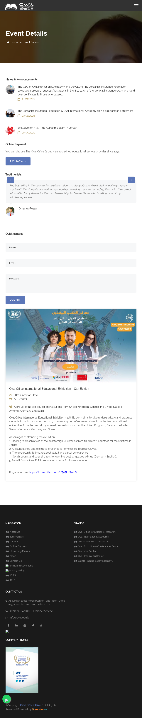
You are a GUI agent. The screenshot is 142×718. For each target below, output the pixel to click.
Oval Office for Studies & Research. (97, 531)
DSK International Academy (93, 541)
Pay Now (16, 161)
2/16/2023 (20, 399)
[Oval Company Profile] (22, 669)
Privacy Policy (16, 570)
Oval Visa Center (87, 551)
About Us (15, 531)
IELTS (13, 575)
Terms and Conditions (21, 565)
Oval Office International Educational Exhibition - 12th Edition (49, 388)
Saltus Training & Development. (95, 560)
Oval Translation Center (91, 556)
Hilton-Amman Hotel (26, 395)
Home (14, 42)
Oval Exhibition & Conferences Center (98, 546)
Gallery (14, 541)
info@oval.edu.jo (20, 617)
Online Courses (18, 546)
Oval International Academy (93, 536)
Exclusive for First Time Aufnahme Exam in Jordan (47, 127)
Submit (15, 299)
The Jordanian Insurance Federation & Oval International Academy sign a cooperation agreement (75, 110)
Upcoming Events (20, 551)
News (13, 556)
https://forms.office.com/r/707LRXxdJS (53, 472)
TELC (12, 580)
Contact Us (16, 560)
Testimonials (16, 536)
